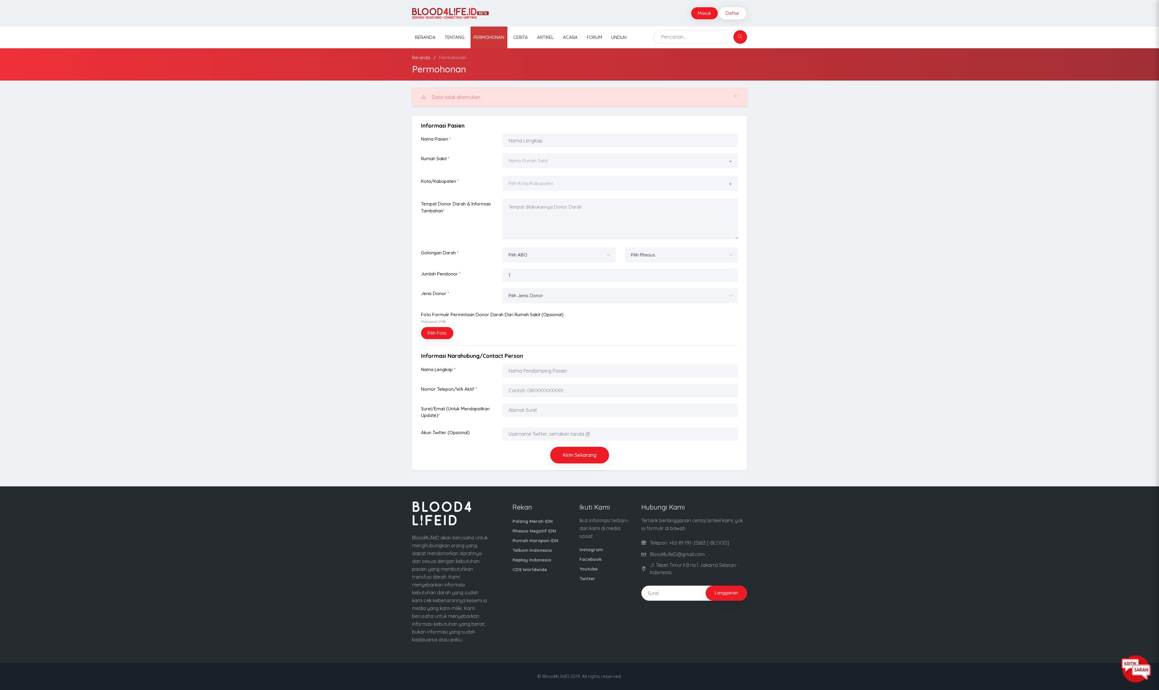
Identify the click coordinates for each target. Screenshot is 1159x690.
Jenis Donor (435, 293)
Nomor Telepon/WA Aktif (449, 389)
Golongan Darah (439, 253)
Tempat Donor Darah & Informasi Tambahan (456, 207)
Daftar (732, 13)
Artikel (545, 37)
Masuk (704, 13)
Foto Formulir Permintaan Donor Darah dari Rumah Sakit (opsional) (492, 318)
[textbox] (620, 160)
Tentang (455, 37)
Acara (570, 37)
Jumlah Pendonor (441, 274)
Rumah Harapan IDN (535, 540)
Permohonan (489, 37)
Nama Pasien (436, 139)
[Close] (735, 96)
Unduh (619, 37)
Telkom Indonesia (532, 550)
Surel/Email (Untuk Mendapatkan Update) (455, 412)
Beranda (425, 37)
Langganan (726, 593)
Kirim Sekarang (579, 455)
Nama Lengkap (438, 369)
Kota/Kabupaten (440, 181)
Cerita (520, 37)
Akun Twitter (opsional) (445, 432)
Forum (594, 37)
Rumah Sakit (435, 158)
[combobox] (620, 161)
